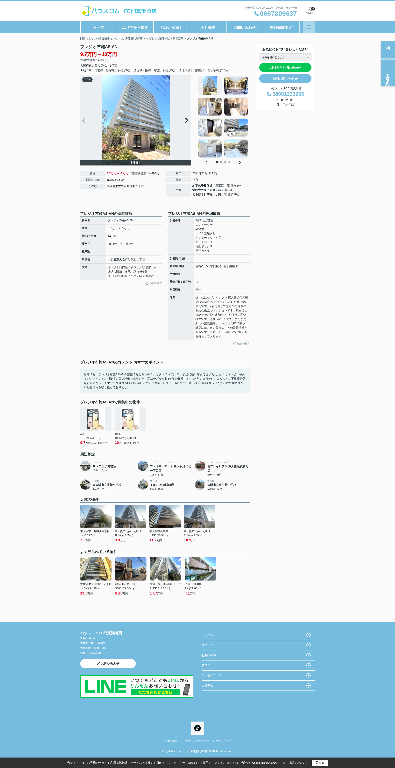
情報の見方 (156, 283)
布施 (212, 190)
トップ (98, 27)
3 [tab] (225, 162)
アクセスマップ (212, 675)
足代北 (104, 65)
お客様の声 (209, 655)
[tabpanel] (223, 117)
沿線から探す (171, 27)
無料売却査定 (281, 27)
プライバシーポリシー (196, 740)
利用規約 (171, 740)
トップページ (210, 635)
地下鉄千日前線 (202, 185)
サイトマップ (224, 740)
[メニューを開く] (309, 27)
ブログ (206, 665)
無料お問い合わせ (285, 78)
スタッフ (207, 645)
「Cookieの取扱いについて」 (266, 762)
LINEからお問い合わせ (285, 67)
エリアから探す (135, 27)
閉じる (320, 762)
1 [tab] (217, 162)
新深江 (219, 185)
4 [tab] (229, 162)
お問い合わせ (245, 27)
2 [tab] (221, 162)
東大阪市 (94, 65)
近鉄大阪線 (199, 190)
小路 (218, 194)
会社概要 (208, 27)
